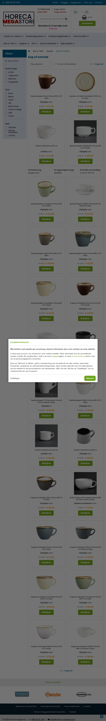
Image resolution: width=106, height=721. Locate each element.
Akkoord (90, 378)
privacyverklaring (78, 356)
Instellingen (15, 378)
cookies (55, 356)
